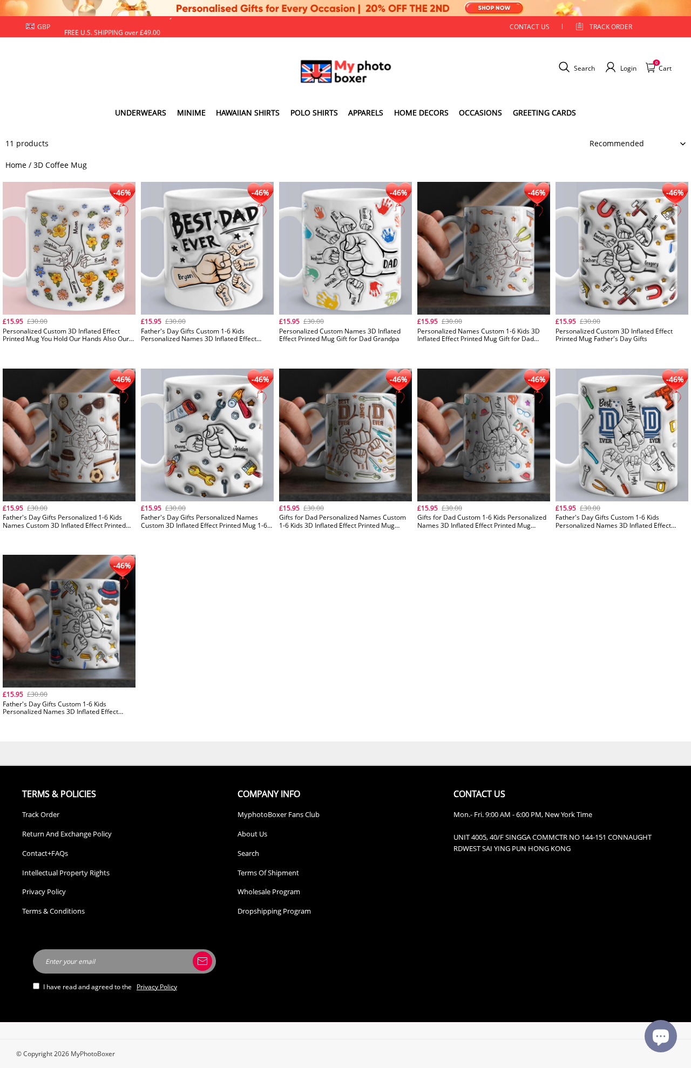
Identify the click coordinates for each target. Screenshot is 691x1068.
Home (15, 165)
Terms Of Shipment (268, 872)
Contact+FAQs (45, 853)
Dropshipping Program (274, 911)
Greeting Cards (544, 112)
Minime (191, 112)
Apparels (365, 112)
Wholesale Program (269, 891)
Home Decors (421, 112)
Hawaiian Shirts (248, 112)
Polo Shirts (314, 112)
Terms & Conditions (53, 911)
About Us (252, 834)
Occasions (480, 112)
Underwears (140, 112)
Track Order (611, 26)
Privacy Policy (44, 891)
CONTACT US (530, 26)
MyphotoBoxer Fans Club (279, 814)
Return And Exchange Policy (67, 834)
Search (248, 853)
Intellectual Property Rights (66, 872)
